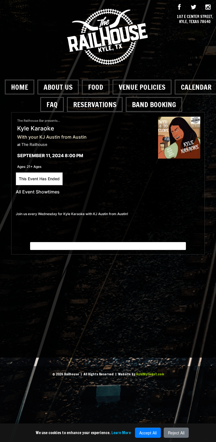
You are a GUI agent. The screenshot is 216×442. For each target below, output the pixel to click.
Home (19, 87)
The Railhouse (34, 144)
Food (95, 87)
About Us (58, 87)
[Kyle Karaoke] (179, 137)
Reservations (94, 104)
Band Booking (154, 104)
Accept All (148, 433)
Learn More (121, 433)
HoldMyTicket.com (150, 374)
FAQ (52, 104)
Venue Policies (142, 87)
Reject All (176, 433)
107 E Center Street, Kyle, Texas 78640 (195, 19)
